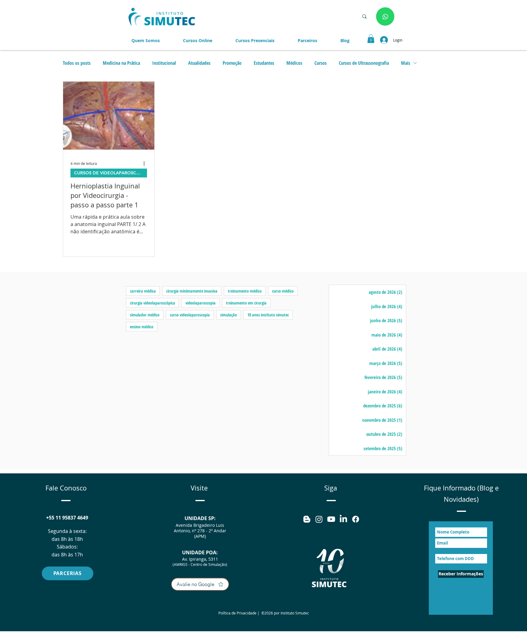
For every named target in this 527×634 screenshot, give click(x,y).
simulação (228, 315)
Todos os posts (77, 63)
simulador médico (145, 315)
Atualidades (199, 63)
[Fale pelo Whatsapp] (385, 16)
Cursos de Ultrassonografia (364, 63)
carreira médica (143, 291)
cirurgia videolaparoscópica (152, 303)
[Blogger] (306, 519)
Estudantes (264, 63)
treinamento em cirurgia (246, 303)
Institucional (164, 63)
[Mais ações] (146, 163)
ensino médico (141, 327)
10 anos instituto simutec (268, 315)
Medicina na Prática (121, 63)
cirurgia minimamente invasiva (191, 291)
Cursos (320, 63)
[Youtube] (331, 519)
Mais (405, 63)
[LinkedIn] (343, 519)
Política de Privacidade (237, 612)
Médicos (294, 63)
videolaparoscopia (200, 303)
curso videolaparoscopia (190, 315)
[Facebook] (355, 519)
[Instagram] (319, 519)
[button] (307, 40)
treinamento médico (245, 291)
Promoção (232, 63)
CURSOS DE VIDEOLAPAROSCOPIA (110, 173)
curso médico (283, 291)
